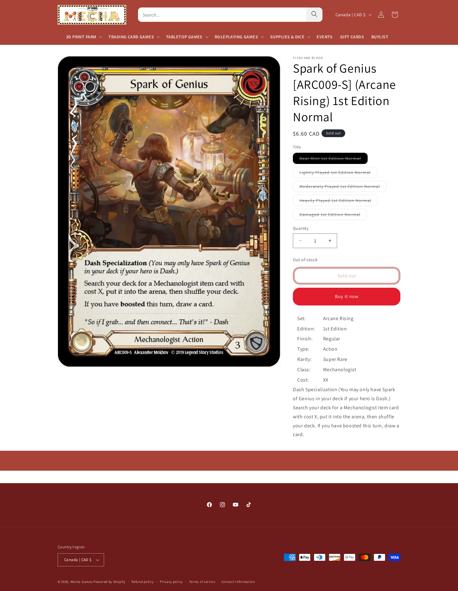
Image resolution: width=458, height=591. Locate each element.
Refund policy (142, 581)
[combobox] (222, 14)
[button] (83, 36)
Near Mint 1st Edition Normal (333, 159)
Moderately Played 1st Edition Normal (343, 187)
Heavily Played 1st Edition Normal (338, 201)
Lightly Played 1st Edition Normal (338, 173)
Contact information (238, 581)
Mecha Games (81, 581)
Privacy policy (171, 581)
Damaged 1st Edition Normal (333, 215)
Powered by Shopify (109, 581)
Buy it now (347, 296)
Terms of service (202, 581)
